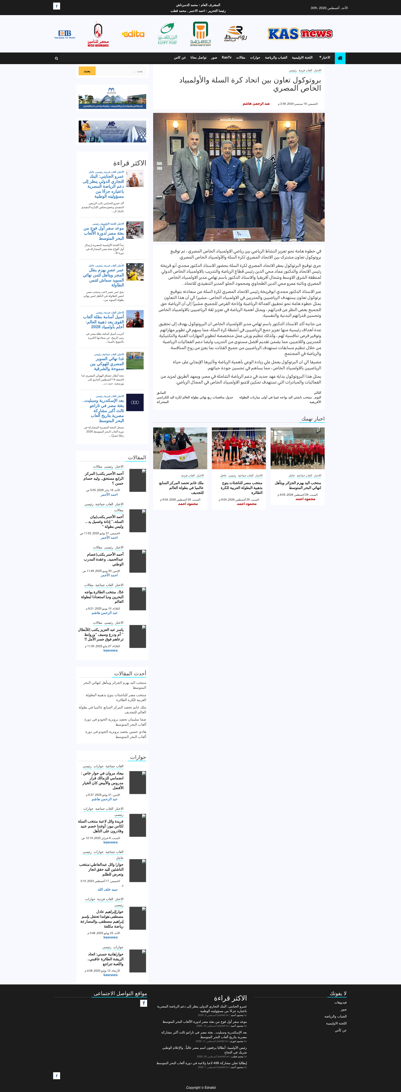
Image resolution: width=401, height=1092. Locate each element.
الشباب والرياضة (276, 57)
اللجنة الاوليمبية (302, 57)
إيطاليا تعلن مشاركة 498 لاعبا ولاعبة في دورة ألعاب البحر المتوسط (201, 1062)
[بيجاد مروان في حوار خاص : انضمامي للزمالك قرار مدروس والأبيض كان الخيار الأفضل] (137, 782)
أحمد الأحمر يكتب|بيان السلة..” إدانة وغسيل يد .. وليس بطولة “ (104, 521)
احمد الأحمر (109, 494)
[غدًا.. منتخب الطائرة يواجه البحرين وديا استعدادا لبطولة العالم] (137, 598)
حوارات (255, 57)
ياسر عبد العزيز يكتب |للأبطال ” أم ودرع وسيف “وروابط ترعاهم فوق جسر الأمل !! (100, 634)
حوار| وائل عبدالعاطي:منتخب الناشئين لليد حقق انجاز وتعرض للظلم (101, 869)
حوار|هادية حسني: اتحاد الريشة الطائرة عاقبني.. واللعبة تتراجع (105, 958)
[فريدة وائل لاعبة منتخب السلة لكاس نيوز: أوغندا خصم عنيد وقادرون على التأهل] (137, 825)
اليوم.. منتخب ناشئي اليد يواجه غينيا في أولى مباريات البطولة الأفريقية (280, 397)
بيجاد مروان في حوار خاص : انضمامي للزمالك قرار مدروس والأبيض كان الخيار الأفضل (102, 780)
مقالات (241, 57)
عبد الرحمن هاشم (256, 104)
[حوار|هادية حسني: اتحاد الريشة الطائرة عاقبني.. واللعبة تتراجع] (137, 961)
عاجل (292, 475)
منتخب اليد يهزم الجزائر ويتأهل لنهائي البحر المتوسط (298, 485)
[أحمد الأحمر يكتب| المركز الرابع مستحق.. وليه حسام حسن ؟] (137, 480)
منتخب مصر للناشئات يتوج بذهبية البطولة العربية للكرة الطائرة (241, 487)
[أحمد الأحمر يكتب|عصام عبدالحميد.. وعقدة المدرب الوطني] (137, 561)
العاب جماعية (304, 475)
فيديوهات (340, 1002)
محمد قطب (237, 1056)
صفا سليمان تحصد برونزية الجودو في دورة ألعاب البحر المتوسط (115, 721)
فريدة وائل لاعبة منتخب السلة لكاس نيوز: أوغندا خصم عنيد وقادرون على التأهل (100, 825)
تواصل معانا (199, 57)
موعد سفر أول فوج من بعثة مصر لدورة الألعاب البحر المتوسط (204, 1021)
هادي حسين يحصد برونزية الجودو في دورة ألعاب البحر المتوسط (115, 734)
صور (214, 57)
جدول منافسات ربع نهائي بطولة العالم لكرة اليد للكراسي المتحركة (195, 397)
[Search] (56, 58)
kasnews (110, 650)
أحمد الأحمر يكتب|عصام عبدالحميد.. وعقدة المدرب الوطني (103, 559)
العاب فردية (305, 70)
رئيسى (293, 70)
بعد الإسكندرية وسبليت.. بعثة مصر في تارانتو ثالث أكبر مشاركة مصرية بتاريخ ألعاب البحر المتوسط (204, 1034)
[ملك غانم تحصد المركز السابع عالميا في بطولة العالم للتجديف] (180, 448)
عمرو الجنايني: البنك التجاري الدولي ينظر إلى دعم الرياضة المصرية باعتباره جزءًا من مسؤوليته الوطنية (202, 1008)
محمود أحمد (305, 499)
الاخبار (326, 57)
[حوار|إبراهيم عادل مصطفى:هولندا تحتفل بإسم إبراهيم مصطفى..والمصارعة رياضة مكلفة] (137, 918)
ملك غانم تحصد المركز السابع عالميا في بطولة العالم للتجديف (181, 487)
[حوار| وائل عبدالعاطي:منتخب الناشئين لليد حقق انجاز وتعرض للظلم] (137, 870)
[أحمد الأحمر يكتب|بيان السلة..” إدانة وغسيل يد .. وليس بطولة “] (137, 520)
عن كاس (180, 57)
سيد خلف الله (108, 889)
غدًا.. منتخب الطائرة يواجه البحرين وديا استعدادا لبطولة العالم (102, 596)
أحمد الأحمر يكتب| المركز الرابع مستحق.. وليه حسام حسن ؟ (103, 478)
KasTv (227, 57)
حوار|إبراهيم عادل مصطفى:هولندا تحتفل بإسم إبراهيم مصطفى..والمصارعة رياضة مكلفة (101, 918)
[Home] (340, 58)
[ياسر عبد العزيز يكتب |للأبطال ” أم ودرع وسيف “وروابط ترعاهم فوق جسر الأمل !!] (137, 636)
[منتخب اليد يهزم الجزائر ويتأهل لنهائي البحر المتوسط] (298, 448)
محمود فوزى (236, 1041)
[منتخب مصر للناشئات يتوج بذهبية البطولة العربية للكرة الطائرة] (239, 448)
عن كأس (341, 1030)
